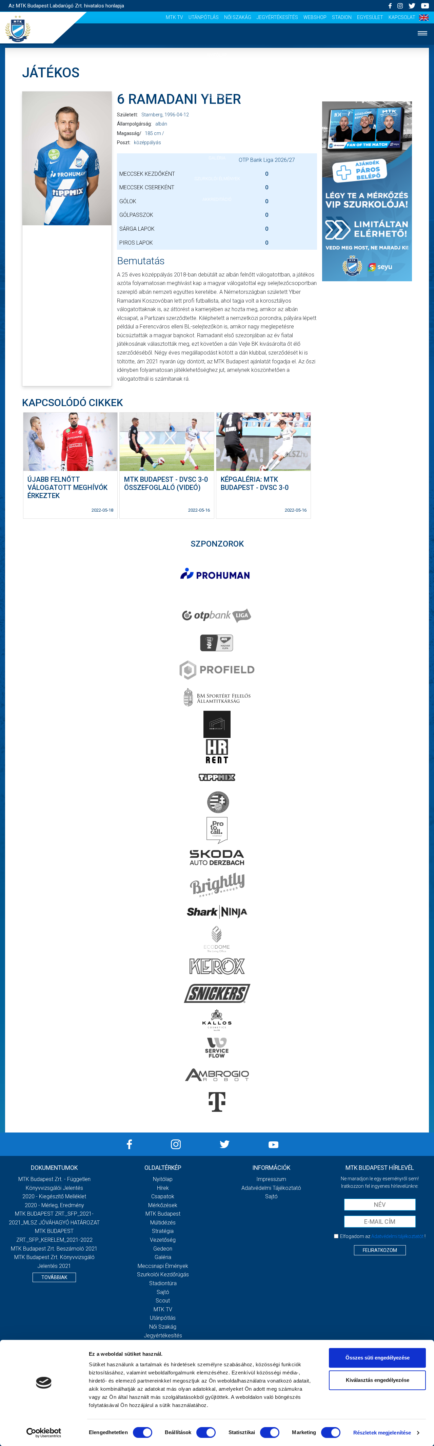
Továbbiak (54, 1277)
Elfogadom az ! (383, 1236)
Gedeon (162, 1248)
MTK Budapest (162, 1214)
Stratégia (163, 1231)
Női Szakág (237, 17)
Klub (217, 137)
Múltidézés (163, 1222)
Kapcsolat (402, 17)
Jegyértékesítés (277, 17)
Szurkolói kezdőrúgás (163, 1274)
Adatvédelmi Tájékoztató (271, 1188)
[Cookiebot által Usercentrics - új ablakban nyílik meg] (44, 1433)
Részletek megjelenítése (382, 1432)
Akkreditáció (217, 199)
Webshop (315, 17)
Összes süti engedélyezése (378, 1358)
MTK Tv (174, 17)
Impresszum (271, 1179)
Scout (163, 1300)
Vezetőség (163, 1240)
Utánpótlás (204, 17)
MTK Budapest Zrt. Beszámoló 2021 (54, 1248)
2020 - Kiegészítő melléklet (54, 1196)
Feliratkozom (380, 1250)
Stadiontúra (163, 1283)
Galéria (217, 157)
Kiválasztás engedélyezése (377, 1380)
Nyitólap (217, 54)
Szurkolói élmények (217, 178)
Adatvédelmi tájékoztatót (397, 1236)
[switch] (206, 1432)
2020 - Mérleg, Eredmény (54, 1205)
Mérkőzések (217, 116)
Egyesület (370, 17)
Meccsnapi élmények (163, 1266)
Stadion (342, 17)
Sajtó (163, 1292)
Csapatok (217, 96)
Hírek (217, 75)
